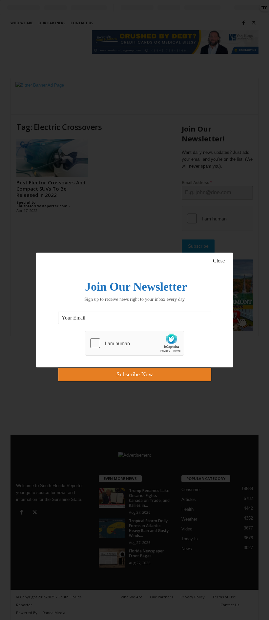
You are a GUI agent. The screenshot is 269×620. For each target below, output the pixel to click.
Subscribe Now (134, 374)
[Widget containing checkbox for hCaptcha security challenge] (134, 343)
